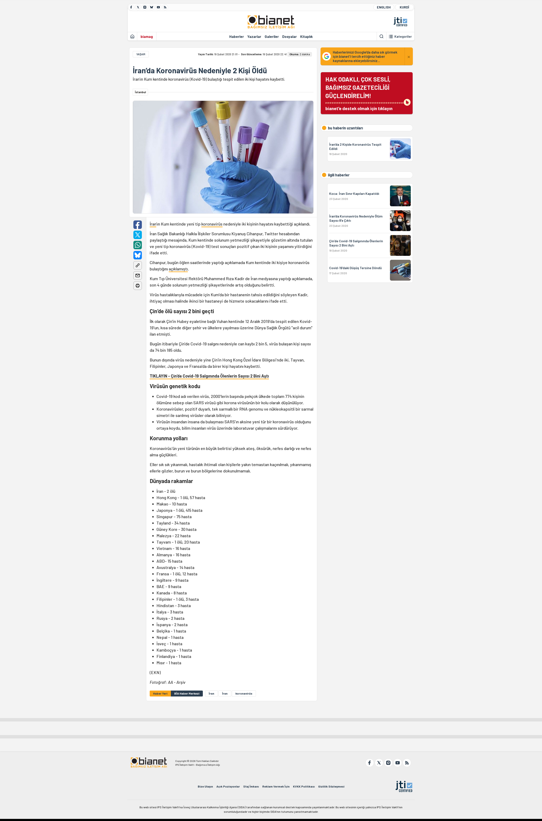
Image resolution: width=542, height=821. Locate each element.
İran (153, 223)
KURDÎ (404, 7)
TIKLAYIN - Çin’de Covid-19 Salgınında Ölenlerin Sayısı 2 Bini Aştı (209, 375)
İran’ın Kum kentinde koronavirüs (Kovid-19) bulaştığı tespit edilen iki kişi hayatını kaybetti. (209, 79)
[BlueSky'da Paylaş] (137, 255)
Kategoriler (403, 36)
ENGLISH (384, 7)
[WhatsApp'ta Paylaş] (137, 245)
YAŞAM (140, 54)
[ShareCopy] (137, 265)
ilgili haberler (339, 175)
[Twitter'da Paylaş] (137, 235)
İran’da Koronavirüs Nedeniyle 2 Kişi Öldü (200, 70)
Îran (225, 693)
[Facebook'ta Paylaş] (137, 224)
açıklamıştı (178, 268)
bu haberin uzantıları (345, 128)
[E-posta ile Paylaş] (137, 275)
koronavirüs (212, 223)
